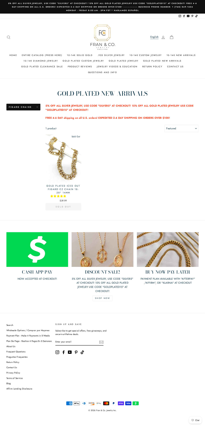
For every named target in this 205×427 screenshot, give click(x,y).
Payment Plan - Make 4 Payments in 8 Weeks (28, 335)
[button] (58, 196)
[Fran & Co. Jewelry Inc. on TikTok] (82, 352)
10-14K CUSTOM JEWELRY (146, 55)
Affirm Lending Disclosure (19, 388)
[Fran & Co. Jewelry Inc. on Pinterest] (76, 352)
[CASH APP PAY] (37, 249)
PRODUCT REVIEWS (80, 66)
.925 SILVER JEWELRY (111, 55)
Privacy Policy (13, 372)
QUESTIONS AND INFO (102, 72)
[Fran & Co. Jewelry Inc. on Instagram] (57, 352)
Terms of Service (14, 378)
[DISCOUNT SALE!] (102, 249)
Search (9, 325)
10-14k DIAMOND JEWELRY (41, 60)
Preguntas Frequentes (16, 356)
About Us (10, 346)
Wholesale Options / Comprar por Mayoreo (27, 330)
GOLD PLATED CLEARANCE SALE (42, 66)
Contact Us (11, 367)
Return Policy (12, 362)
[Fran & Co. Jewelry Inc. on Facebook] (64, 352)
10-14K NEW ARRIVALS (181, 55)
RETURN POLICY (152, 66)
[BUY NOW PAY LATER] (168, 249)
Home (13, 55)
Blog (8, 383)
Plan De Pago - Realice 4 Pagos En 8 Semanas (29, 341)
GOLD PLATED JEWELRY (123, 60)
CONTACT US (175, 66)
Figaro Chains (20, 107)
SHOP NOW (102, 298)
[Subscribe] (101, 342)
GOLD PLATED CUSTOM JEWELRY (83, 60)
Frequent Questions (15, 351)
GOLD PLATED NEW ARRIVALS (162, 60)
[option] (102, 7)
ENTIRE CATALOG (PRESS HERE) (42, 55)
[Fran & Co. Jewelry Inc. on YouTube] (70, 352)
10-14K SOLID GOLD (80, 55)
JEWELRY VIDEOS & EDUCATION (117, 66)
